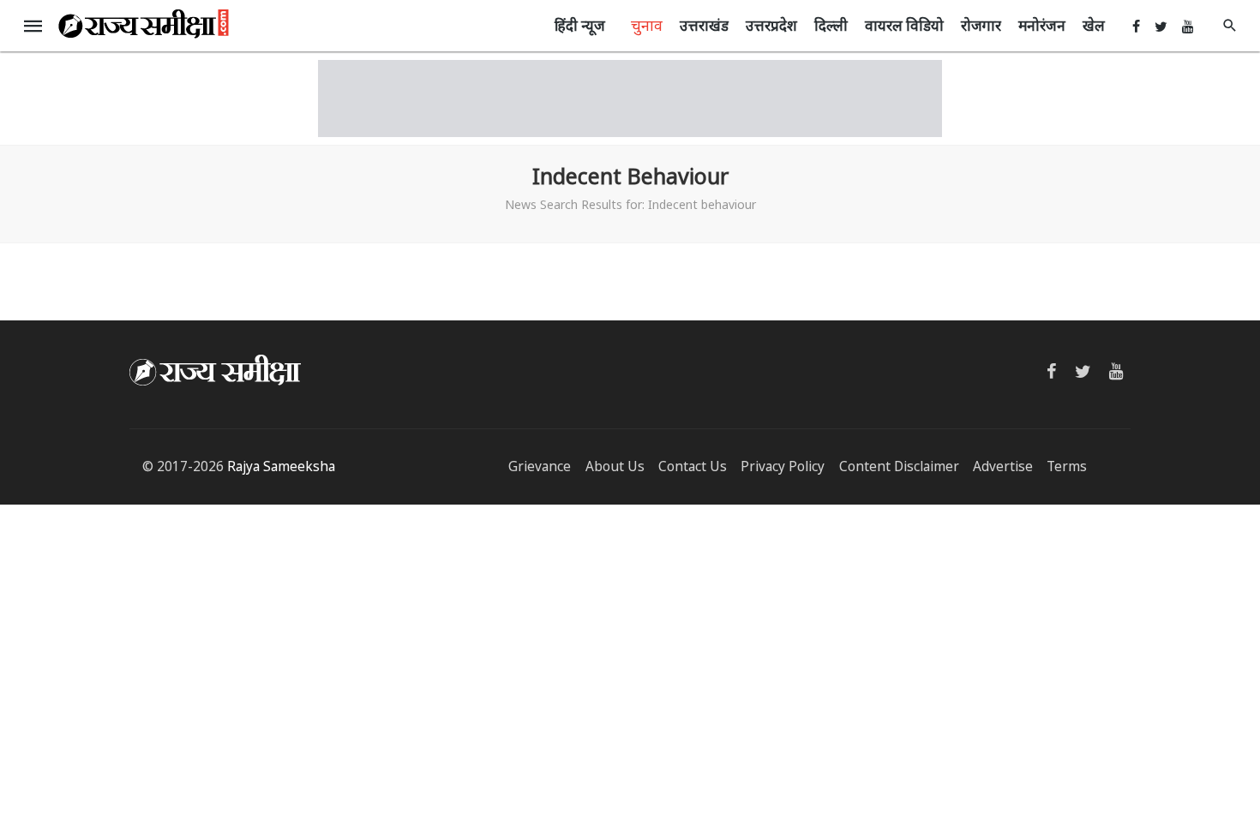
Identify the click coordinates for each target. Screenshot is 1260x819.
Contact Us (692, 466)
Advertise (1003, 466)
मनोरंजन (1041, 25)
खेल (1094, 25)
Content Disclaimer (899, 466)
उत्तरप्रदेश (771, 25)
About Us (615, 466)
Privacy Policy (783, 466)
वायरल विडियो (904, 25)
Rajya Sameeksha (281, 466)
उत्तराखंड (704, 25)
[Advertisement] (630, 98)
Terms (1067, 466)
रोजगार (981, 25)
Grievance (539, 466)
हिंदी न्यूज (580, 25)
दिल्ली (831, 25)
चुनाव (647, 25)
